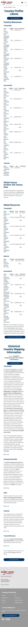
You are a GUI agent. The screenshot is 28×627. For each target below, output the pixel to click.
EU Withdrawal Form (19, 602)
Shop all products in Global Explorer (15, 337)
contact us (17, 194)
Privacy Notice (18, 597)
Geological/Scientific (9, 357)
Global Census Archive (10, 183)
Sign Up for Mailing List (11, 615)
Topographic (16, 356)
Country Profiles (7, 7)
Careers (3, 595)
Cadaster (21, 357)
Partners (4, 600)
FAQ (15, 595)
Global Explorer (11, 328)
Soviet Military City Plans (6, 214)
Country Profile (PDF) (15, 18)
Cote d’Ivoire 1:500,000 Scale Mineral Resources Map (6, 136)
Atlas (16, 357)
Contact (3, 602)
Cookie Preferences (19, 600)
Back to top (6, 454)
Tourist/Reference (14, 359)
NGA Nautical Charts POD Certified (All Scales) (6, 263)
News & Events (5, 597)
